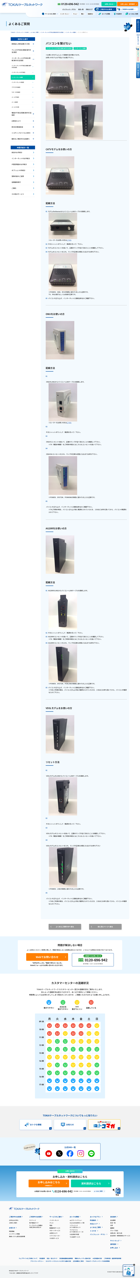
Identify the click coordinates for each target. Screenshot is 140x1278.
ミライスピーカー (55, 1236)
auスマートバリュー (76, 1220)
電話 (51, 1225)
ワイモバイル (77, 1231)
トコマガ (93, 1231)
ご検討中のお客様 (15, 1217)
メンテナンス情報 (14, 1234)
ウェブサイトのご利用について (28, 1258)
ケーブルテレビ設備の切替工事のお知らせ (35, 1226)
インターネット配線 (70, 32)
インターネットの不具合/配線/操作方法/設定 (52, 32)
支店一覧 (81, 9)
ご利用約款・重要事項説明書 (112, 1258)
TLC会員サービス (75, 1237)
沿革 (111, 1225)
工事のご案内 (13, 1223)
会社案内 (113, 1217)
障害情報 (11, 1231)
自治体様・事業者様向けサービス (120, 1236)
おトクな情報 (106, 14)
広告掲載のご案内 (78, 1261)
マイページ (32, 1220)
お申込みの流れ (13, 1220)
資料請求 (113, 1244)
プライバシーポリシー (37, 1261)
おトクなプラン (95, 1217)
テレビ (52, 1223)
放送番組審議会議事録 (66, 1258)
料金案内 (119, 14)
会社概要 (113, 1220)
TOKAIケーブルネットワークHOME (20, 32)
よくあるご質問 (133, 14)
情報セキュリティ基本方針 (83, 1258)
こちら (69, 240)
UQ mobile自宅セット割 (77, 1223)
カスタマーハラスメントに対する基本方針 (58, 1261)
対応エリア (89, 9)
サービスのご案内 (56, 1217)
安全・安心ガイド (52, 1258)
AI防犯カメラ (53, 1233)
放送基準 (42, 1258)
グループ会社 (114, 1230)
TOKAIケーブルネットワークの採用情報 (98, 1261)
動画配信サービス (55, 1228)
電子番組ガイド (34, 1223)
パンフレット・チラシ (69, 9)
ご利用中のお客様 (35, 1217)
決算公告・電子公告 (116, 1233)
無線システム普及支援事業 (17, 1236)
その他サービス (54, 1238)
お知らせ (12, 1228)
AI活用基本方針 (97, 1258)
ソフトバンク (75, 1226)
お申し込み (114, 1248)
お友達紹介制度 (74, 1234)
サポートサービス (55, 1230)
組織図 (112, 1228)
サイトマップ (114, 1240)
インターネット (54, 1220)
